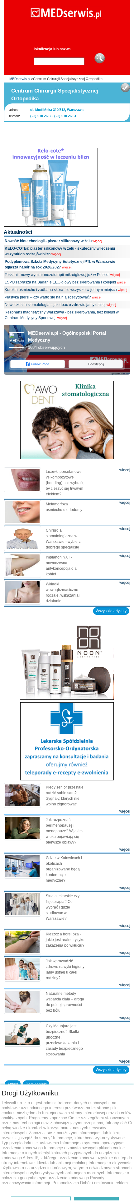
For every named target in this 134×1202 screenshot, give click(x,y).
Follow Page (40, 364)
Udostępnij (96, 364)
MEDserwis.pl (19, 79)
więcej (97, 241)
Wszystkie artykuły (111, 611)
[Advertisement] (69, 133)
